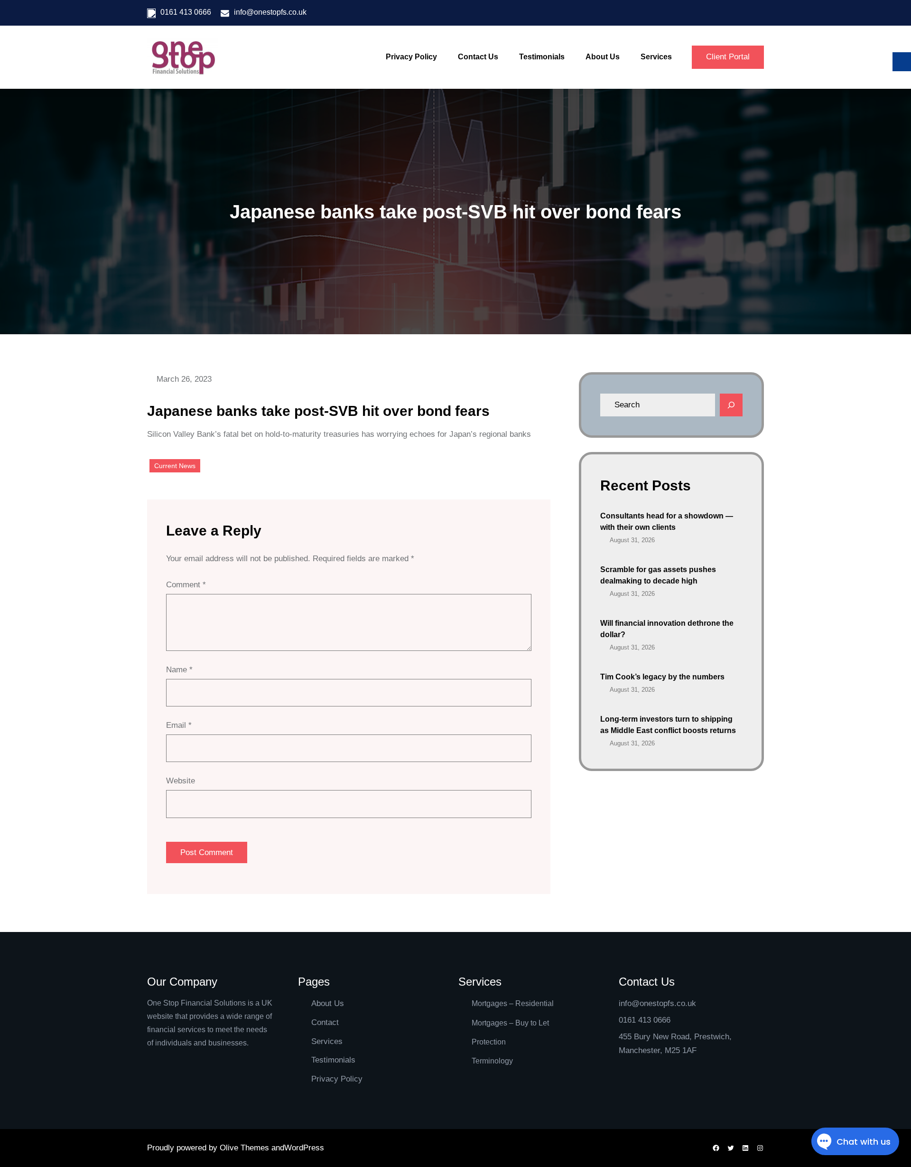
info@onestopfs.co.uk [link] (270, 12)
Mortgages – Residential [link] (513, 1003)
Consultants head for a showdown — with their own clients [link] (666, 521)
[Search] (731, 405)
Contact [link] (325, 1022)
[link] (182, 57)
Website (180, 780)
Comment (186, 584)
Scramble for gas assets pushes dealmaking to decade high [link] (658, 575)
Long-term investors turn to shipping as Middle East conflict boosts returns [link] (668, 724)
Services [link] (327, 1041)
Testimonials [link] (333, 1059)
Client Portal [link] (728, 56)
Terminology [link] (492, 1061)
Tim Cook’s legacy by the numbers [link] (662, 677)
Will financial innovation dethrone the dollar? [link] (667, 629)
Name (179, 669)
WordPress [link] (304, 1147)
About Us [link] (327, 1003)
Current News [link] (174, 466)
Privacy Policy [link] (337, 1078)
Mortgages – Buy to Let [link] (510, 1023)
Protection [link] (489, 1042)
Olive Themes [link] (245, 1147)
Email (179, 725)
